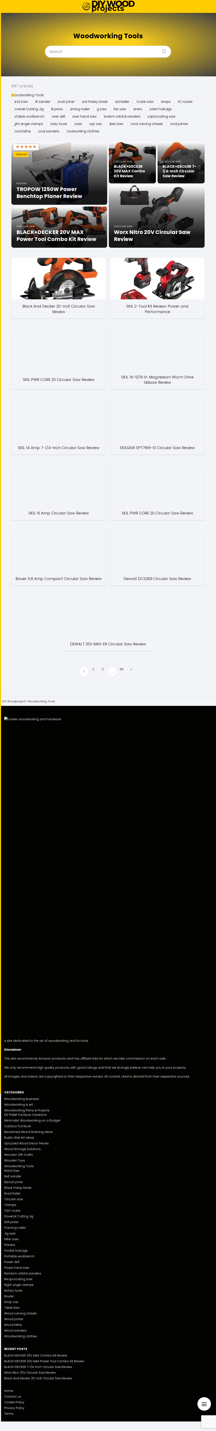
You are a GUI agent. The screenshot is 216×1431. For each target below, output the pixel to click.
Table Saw (114, 123)
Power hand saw (83, 116)
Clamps (164, 101)
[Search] (162, 50)
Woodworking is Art (18, 1104)
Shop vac (94, 123)
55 (122, 669)
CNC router (184, 101)
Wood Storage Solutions (22, 1149)
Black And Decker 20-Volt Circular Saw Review (38, 1378)
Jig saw (100, 109)
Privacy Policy (14, 1408)
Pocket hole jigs (159, 109)
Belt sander (41, 101)
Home (8, 1391)
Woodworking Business (21, 1099)
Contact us (12, 1396)
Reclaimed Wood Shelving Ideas (28, 1132)
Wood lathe (21, 131)
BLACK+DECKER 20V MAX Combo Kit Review (35, 1355)
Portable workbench (28, 116)
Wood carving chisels (145, 123)
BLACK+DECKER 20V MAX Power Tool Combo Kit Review (44, 1361)
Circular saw (144, 101)
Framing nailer (78, 109)
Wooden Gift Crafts (18, 1155)
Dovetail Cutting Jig (27, 109)
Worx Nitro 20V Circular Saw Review (30, 1373)
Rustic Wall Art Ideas (19, 1137)
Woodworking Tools (27, 95)
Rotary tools (57, 123)
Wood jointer (177, 123)
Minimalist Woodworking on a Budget (32, 1120)
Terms (9, 1414)
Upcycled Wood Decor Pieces (26, 1143)
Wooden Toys (14, 1160)
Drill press (55, 109)
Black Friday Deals (93, 101)
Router (76, 123)
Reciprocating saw (160, 116)
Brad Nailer (120, 101)
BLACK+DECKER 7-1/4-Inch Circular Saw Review (38, 1367)
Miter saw (118, 109)
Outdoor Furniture (17, 1126)
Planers (136, 109)
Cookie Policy (14, 1402)
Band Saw (19, 101)
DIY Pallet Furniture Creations (25, 1115)
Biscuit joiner (65, 101)
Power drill (57, 116)
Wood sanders (47, 131)
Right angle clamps (27, 123)
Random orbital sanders (120, 116)
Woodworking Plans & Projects (27, 1110)
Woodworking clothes (81, 131)
